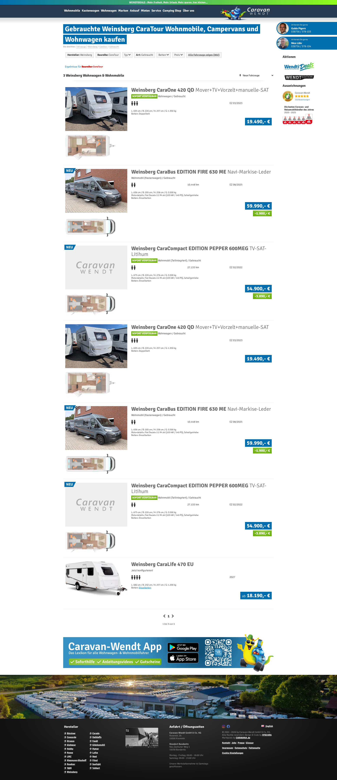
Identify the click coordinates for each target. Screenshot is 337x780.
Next (94, 756)
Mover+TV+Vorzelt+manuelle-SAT (200, 90)
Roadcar (71, 764)
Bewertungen (302, 100)
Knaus (70, 752)
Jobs (234, 742)
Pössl (95, 760)
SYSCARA (267, 735)
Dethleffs (96, 737)
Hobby (70, 748)
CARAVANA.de (243, 737)
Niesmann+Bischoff (76, 760)
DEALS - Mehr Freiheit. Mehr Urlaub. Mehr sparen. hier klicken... (168, 2)
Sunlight (96, 764)
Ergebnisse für (73, 66)
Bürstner (71, 733)
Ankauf (134, 10)
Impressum (227, 748)
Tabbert (96, 768)
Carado (96, 733)
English (269, 726)
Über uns (188, 10)
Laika (95, 752)
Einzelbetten (145, 587)
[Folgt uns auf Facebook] (229, 727)
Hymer (95, 748)
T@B (69, 768)
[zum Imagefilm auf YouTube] (142, 746)
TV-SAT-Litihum (198, 251)
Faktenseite (254, 748)
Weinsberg (72, 772)
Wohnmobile (72, 10)
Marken (123, 10)
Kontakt (226, 742)
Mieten (145, 10)
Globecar (71, 745)
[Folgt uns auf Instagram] (224, 727)
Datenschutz (241, 748)
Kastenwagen (90, 10)
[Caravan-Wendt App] (168, 673)
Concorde (71, 737)
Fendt (95, 741)
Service (156, 10)
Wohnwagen (109, 10)
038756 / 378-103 (301, 31)
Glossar (250, 742)
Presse (241, 742)
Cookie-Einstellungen (232, 753)
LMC (69, 756)
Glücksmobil (98, 745)
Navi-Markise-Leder (201, 172)
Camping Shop (172, 10)
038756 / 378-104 (301, 46)
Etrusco (70, 741)
